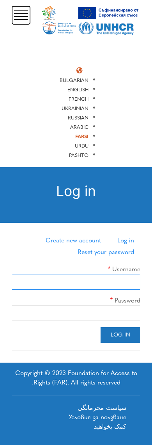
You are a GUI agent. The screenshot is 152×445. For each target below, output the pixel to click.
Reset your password (106, 252)
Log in (125, 240)
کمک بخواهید (110, 426)
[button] (21, 14)
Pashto (78, 155)
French (78, 99)
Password (127, 300)
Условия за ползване (97, 417)
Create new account (73, 240)
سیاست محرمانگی (102, 407)
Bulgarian (74, 80)
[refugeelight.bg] (91, 20)
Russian (78, 118)
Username (126, 269)
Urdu (81, 146)
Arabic (79, 127)
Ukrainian (75, 108)
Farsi (81, 136)
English (77, 90)
